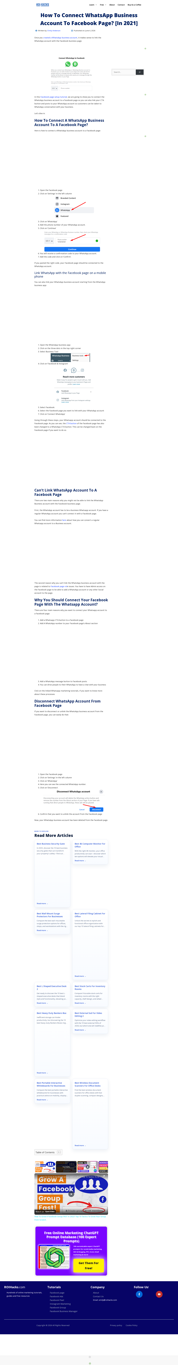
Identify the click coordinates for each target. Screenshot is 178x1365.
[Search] (140, 72)
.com (14, 1287)
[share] (104, 1176)
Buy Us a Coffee (134, 5)
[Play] (88, 1167)
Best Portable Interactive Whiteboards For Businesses (51, 1084)
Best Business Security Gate (51, 843)
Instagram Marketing (60, 1303)
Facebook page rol (59, 586)
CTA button (71, 423)
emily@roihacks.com (108, 1300)
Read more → (42, 903)
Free (102, 5)
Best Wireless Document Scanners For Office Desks (88, 1084)
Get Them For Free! (89, 1265)
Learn (91, 5)
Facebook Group (58, 1307)
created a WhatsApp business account (60, 37)
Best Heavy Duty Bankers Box (51, 1013)
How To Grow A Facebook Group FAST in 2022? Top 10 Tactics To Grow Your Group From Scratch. (71, 1177)
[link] (38, 1177)
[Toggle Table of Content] (58, 1152)
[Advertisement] (89, 1347)
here (64, 520)
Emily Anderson (53, 30)
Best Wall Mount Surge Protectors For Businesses (50, 915)
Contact (121, 5)
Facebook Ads (56, 1296)
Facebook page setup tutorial (53, 97)
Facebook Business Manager (64, 1311)
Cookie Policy (131, 1325)
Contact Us (98, 1296)
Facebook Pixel (57, 1300)
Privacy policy (116, 1325)
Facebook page (57, 1292)
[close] (90, 1357)
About (112, 5)
